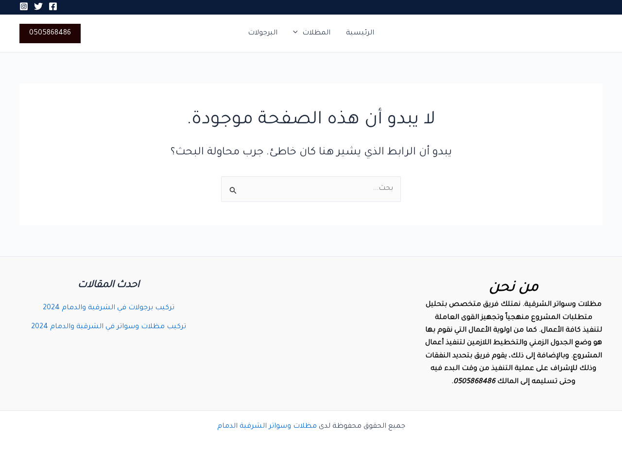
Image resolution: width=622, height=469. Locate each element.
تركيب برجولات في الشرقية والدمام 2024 (108, 308)
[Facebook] (53, 6)
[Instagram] (23, 6)
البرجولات (262, 33)
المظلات (316, 33)
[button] (298, 33)
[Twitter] (38, 6)
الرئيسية (360, 33)
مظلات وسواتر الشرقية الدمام (267, 427)
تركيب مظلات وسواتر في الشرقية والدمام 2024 (108, 327)
